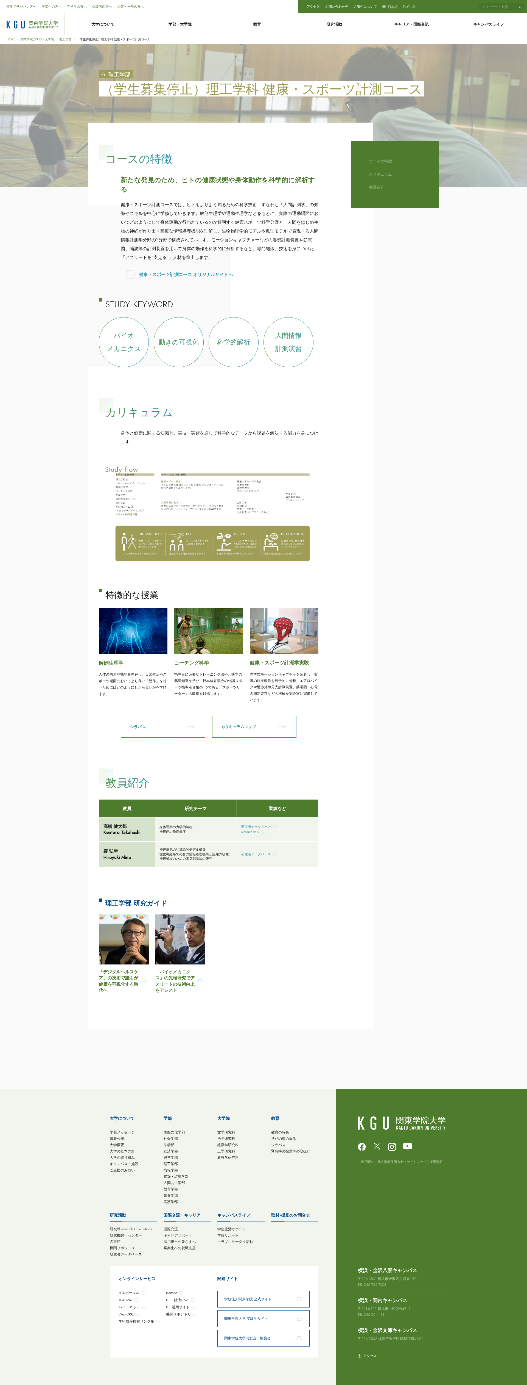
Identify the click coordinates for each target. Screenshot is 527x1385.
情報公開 (117, 1138)
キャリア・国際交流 (411, 24)
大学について (102, 24)
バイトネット (129, 1307)
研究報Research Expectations (131, 1229)
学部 (168, 1118)
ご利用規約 (366, 1161)
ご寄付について (365, 6)
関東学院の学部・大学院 (37, 39)
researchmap (250, 832)
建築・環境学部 (176, 1176)
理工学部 (65, 39)
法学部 (169, 1145)
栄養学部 (171, 1195)
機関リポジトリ (122, 1248)
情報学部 (171, 1170)
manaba (171, 1292)
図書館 (115, 1241)
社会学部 (171, 1138)
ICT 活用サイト (178, 1307)
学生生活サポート (231, 1229)
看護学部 (171, 1201)
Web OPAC (127, 1314)
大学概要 (117, 1145)
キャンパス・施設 (124, 1163)
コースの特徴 (380, 161)
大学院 (223, 1118)
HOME (11, 39)
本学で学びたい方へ (21, 6)
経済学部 (171, 1151)
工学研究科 (226, 1151)
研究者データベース (256, 826)
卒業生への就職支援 (180, 1248)
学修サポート (228, 1235)
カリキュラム (380, 174)
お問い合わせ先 (336, 6)
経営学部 (171, 1157)
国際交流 (171, 1229)
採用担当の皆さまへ (180, 1241)
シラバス (278, 1145)
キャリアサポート (178, 1235)
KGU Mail (126, 1300)
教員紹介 (376, 187)
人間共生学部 (174, 1182)
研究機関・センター (126, 1235)
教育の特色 (280, 1132)
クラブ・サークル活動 (235, 1241)
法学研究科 (226, 1138)
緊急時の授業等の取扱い (290, 1151)
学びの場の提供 (283, 1138)
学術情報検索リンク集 (136, 1321)
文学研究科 (226, 1132)
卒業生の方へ (51, 6)
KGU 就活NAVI (177, 1300)
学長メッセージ (122, 1132)
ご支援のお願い (122, 1170)
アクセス (313, 6)
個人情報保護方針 (390, 1161)
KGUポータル (129, 1292)
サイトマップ (417, 1161)
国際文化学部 (174, 1132)
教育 (257, 24)
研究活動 (334, 24)
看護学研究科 (228, 1157)
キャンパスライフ (488, 24)
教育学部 (171, 1189)
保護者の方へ (102, 6)
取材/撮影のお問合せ (290, 1215)
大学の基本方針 (122, 1151)
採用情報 (436, 1161)
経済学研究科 (228, 1145)
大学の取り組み (122, 1157)
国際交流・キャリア (182, 1215)
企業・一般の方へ (130, 6)
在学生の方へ (77, 6)
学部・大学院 (180, 24)
